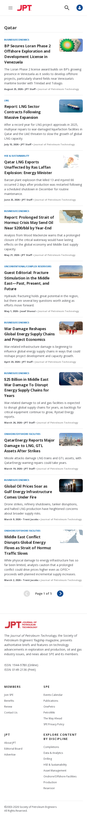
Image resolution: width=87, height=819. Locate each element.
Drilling (48, 759)
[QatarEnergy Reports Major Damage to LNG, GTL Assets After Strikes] (71, 439)
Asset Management (55, 770)
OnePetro (49, 706)
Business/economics (16, 39)
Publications (51, 701)
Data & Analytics (53, 753)
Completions (51, 747)
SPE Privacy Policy (54, 724)
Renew (8, 706)
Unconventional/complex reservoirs (27, 266)
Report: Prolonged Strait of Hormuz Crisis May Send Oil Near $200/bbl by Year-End (29, 223)
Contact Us (10, 712)
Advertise (10, 754)
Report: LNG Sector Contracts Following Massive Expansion (22, 112)
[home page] (25, 7)
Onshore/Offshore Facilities (22, 434)
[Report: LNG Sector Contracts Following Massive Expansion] (71, 105)
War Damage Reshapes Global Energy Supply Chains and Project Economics (29, 334)
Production (50, 782)
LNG (6, 100)
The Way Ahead (53, 718)
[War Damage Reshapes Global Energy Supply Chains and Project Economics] (71, 328)
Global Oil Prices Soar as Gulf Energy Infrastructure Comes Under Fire (28, 492)
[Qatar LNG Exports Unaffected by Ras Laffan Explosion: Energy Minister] (71, 161)
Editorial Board (13, 748)
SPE (47, 687)
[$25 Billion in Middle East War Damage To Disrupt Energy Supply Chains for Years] (71, 378)
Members (12, 687)
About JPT (10, 743)
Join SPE (8, 695)
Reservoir (49, 788)
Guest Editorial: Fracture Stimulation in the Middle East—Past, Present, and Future (27, 280)
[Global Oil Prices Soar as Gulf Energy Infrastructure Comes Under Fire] (71, 485)
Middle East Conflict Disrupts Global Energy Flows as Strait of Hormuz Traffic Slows (27, 545)
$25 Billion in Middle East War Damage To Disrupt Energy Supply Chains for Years (26, 387)
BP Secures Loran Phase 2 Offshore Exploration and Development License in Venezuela (27, 54)
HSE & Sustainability (16, 155)
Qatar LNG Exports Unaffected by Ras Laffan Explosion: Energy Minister (28, 167)
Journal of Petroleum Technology (58, 89)
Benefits (9, 701)
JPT (7, 735)
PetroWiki (49, 712)
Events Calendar (53, 695)
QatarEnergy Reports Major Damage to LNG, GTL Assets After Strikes (29, 446)
